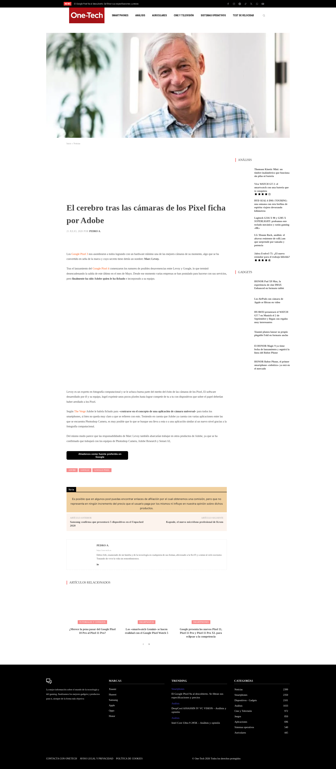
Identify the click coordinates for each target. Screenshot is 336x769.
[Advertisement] (146, 175)
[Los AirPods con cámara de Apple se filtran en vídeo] (243, 301)
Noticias (77, 143)
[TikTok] (245, 4)
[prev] (174, 4)
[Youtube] (262, 4)
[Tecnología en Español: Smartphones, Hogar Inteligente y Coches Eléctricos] (86, 15)
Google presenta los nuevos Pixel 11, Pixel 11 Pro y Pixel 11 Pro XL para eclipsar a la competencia (201, 633)
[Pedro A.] (81, 554)
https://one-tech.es (104, 550)
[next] (179, 4)
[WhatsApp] (257, 4)
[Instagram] (234, 4)
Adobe (72, 470)
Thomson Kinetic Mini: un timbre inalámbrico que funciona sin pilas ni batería (271, 172)
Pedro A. (95, 231)
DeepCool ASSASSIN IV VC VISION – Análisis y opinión (98, 4)
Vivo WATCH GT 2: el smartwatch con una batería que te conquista (271, 187)
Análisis (175, 703)
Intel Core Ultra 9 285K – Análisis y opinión (196, 722)
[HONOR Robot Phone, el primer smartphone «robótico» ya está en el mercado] (243, 365)
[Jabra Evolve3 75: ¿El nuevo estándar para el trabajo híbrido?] (243, 257)
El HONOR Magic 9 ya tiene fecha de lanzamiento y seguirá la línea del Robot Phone (271, 349)
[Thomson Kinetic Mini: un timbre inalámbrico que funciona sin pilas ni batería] (243, 173)
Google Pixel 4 (101, 268)
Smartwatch (146, 622)
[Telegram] (239, 4)
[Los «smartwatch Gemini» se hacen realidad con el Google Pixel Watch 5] (146, 605)
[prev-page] (143, 644)
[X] (251, 4)
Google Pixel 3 (79, 253)
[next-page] (149, 644)
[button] (264, 15)
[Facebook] (228, 4)
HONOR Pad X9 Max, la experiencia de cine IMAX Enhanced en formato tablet (269, 285)
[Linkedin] (98, 563)
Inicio (68, 143)
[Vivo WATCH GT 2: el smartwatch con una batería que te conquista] (243, 188)
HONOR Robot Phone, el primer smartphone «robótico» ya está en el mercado (272, 365)
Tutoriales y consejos (92, 622)
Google (85, 470)
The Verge (80, 411)
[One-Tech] (74, 681)
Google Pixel (102, 470)
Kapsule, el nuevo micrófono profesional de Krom (194, 522)
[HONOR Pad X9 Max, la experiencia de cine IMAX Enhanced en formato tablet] (243, 285)
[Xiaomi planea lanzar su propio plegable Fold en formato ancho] (243, 333)
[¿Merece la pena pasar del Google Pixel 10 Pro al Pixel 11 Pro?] (92, 605)
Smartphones (201, 622)
